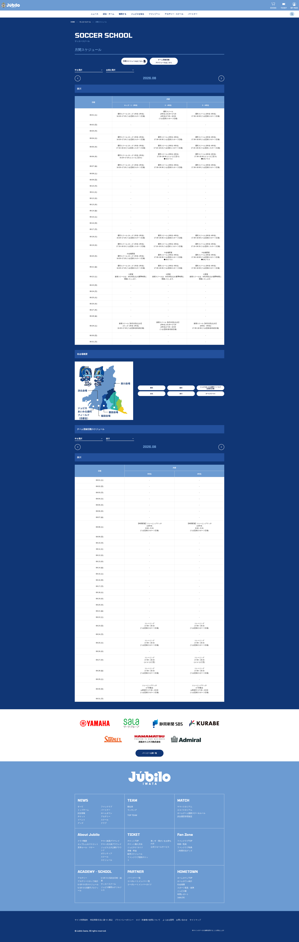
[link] (101, 22)
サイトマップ (195, 920)
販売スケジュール (134, 854)
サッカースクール (85, 22)
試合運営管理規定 (184, 816)
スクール (104, 820)
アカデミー (105, 816)
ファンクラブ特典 (184, 847)
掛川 (181, 393)
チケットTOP (133, 841)
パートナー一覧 (134, 878)
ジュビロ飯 (182, 891)
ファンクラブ (106, 807)
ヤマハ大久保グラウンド (111, 844)
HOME (73, 22)
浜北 (151, 393)
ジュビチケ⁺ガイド (135, 847)
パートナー (105, 810)
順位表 (130, 807)
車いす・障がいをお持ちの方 (161, 842)
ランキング (132, 810)
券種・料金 (132, 851)
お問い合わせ (181, 920)
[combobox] (89, 70)
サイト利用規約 (81, 920)
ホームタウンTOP (184, 878)
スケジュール (106, 860)
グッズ (80, 823)
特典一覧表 (182, 844)
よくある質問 (168, 920)
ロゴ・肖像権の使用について (148, 920)
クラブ (104, 823)
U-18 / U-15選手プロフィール (88, 889)
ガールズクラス (210, 393)
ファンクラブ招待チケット (137, 858)
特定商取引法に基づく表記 (101, 920)
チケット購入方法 (134, 844)
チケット (81, 816)
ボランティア (106, 853)
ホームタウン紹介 (184, 881)
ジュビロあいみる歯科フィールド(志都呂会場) (210, 387)
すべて (80, 807)
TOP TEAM (132, 815)
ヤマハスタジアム (184, 807)
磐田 (151, 388)
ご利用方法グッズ (184, 851)
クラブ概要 (82, 841)
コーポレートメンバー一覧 (138, 881)
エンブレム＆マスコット (88, 844)
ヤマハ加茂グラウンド (110, 841)
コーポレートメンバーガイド (139, 884)
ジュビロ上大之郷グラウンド (111, 848)
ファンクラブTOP (184, 841)
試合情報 (81, 813)
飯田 (181, 388)
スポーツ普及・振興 (185, 888)
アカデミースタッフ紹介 (88, 881)
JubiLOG (181, 898)
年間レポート (183, 894)
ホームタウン (106, 813)
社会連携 (181, 884)
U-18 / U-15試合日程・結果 (111, 879)
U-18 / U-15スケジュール (88, 884)
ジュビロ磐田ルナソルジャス (111, 888)
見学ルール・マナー (86, 847)
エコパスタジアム (184, 810)
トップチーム (83, 810)
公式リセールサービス (160, 847)
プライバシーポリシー (124, 920)
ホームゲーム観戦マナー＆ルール (191, 813)
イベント (81, 820)
